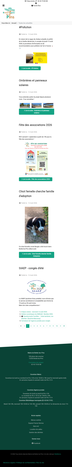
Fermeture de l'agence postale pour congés (35, 321)
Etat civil (36, 426)
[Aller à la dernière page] (64, 326)
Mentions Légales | (9, 463)
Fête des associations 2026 (35, 125)
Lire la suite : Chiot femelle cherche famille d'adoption (37, 255)
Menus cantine (36, 420)
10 (57, 326)
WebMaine (57, 454)
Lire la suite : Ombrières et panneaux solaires (37, 112)
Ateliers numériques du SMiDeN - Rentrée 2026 (37, 314)
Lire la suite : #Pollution (30, 68)
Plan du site (40, 463)
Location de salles (36, 429)
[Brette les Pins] (9, 13)
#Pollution (25, 27)
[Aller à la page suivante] (60, 326)
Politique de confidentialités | (26, 463)
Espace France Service (36, 423)
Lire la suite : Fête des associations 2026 (36, 179)
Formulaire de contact (36, 362)
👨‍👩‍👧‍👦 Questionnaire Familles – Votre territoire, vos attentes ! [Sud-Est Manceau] (37, 317)
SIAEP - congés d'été (31, 268)
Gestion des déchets (36, 432)
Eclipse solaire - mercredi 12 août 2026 (34, 312)
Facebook (37, 443)
